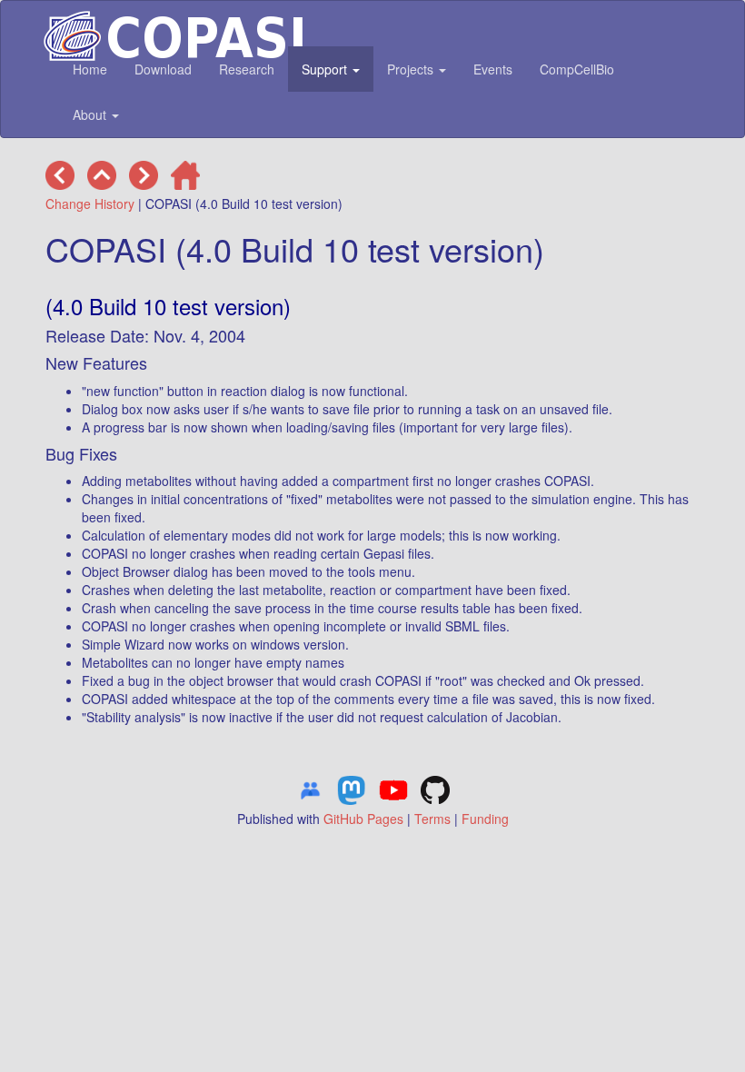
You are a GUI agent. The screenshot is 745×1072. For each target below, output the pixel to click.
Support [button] (326, 69)
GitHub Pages (363, 818)
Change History (89, 203)
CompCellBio (577, 69)
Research (246, 69)
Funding (485, 818)
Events (492, 69)
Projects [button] (412, 69)
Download (163, 69)
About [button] (91, 114)
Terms (432, 818)
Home (90, 69)
